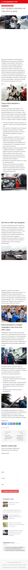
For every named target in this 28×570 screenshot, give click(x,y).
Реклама (24, 564)
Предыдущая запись (8, 436)
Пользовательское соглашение (10, 567)
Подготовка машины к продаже (14, 547)
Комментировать (5, 427)
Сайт (2, 484)
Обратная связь (21, 567)
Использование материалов (14, 564)
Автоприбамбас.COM (10, 2)
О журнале (4, 564)
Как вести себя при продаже (13, 548)
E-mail (3, 478)
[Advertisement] (14, 44)
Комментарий (5, 453)
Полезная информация (7, 5)
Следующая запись (19, 436)
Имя (2, 472)
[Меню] (2, 1)
